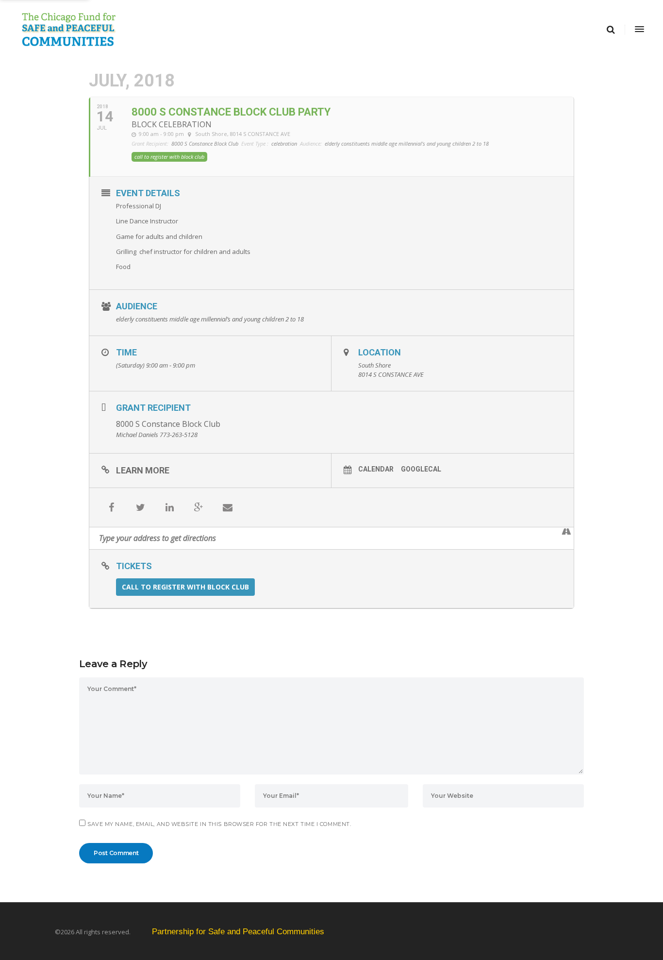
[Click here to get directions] (566, 531)
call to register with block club (185, 586)
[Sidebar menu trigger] (639, 30)
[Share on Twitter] (140, 507)
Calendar (376, 469)
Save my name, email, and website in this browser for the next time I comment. (219, 824)
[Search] (611, 29)
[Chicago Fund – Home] (253, 29)
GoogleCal (421, 469)
